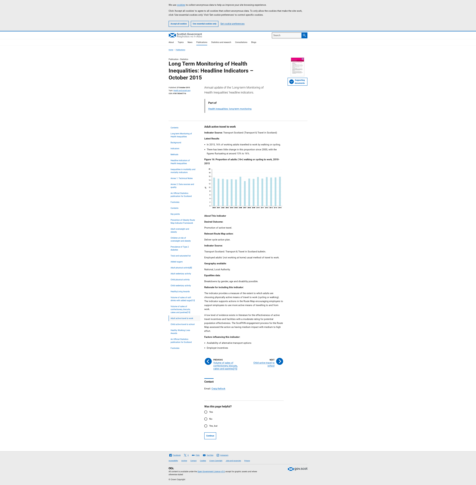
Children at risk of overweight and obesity (181, 239)
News (190, 42)
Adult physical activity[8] (181, 268)
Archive (184, 461)
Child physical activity (180, 279)
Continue (210, 436)
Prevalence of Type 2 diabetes (180, 248)
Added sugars (177, 262)
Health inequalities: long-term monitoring (230, 108)
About (171, 42)
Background (176, 142)
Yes (211, 412)
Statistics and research (221, 42)
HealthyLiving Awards (180, 291)
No (210, 418)
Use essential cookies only (204, 24)
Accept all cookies (179, 24)
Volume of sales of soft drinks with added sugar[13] (183, 299)
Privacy (247, 461)
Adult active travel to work (182, 318)
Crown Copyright (215, 461)
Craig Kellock (218, 388)
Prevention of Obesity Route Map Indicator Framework (183, 221)
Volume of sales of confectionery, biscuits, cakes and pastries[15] (180, 309)
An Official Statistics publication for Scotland (181, 194)
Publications (201, 42)
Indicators (175, 148)
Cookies (203, 461)
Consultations (241, 42)
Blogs (253, 42)
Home (171, 50)
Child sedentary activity (181, 285)
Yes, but (213, 425)
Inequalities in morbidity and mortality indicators (183, 171)
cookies (181, 4)
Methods (174, 154)
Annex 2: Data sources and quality (182, 185)
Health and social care (181, 90)
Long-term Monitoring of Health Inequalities (181, 135)
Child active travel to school (183, 324)
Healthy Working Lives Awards (180, 331)
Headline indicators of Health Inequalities (180, 162)
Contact (193, 461)
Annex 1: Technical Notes (182, 178)
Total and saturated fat (181, 256)
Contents (174, 127)
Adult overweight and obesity (180, 230)
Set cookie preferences (232, 23)
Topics (181, 42)
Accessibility (173, 461)
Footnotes (175, 202)
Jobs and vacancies (233, 461)
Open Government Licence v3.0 (211, 471)
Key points (175, 214)
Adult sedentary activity (181, 273)
